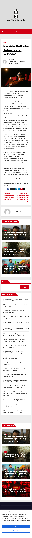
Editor (12, 59)
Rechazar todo (16, 535)
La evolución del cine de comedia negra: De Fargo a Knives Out (15, 235)
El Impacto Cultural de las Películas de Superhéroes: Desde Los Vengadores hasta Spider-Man (15, 393)
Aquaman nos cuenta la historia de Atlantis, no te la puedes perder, (23, 196)
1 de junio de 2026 (10, 459)
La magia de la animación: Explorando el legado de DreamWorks (15, 268)
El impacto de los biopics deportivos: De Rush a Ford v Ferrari (15, 252)
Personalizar (16, 530)
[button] (29, 31)
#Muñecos (22, 61)
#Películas (11, 63)
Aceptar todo (16, 526)
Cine (4, 42)
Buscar (5, 282)
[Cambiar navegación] (16, 31)
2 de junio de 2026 (10, 441)
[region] (16, 524)
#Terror (17, 63)
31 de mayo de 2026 (11, 476)
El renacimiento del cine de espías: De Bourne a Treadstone (15, 491)
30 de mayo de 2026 (11, 494)
